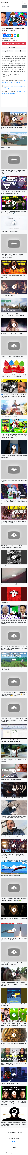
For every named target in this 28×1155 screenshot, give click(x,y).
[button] (24, 6)
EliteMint (4, 3)
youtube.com (18, 1153)
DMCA (14, 1141)
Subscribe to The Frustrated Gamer (14, 43)
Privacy (14, 1143)
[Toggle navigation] (24, 2)
